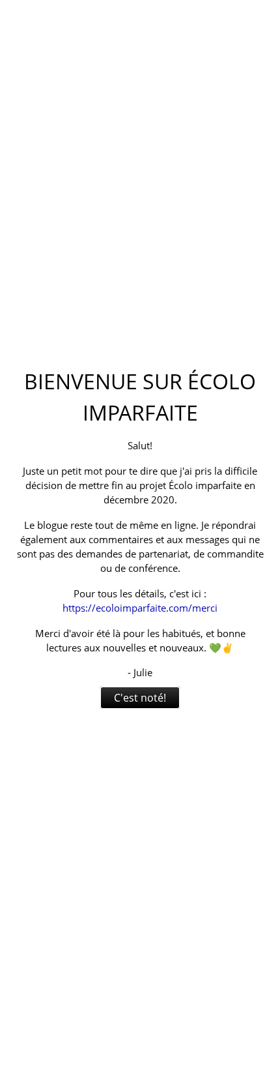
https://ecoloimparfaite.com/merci (140, 607)
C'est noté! (140, 698)
